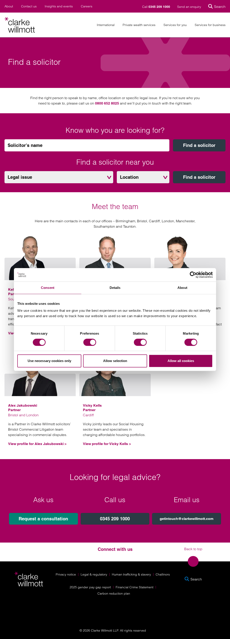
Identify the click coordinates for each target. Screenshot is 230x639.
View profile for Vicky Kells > (107, 444)
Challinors (163, 574)
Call (156, 7)
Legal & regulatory (94, 574)
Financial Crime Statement (134, 587)
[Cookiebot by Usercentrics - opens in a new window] (193, 274)
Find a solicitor (199, 145)
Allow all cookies (181, 361)
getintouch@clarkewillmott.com (186, 519)
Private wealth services (139, 25)
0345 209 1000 (115, 518)
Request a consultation (43, 518)
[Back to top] (193, 561)
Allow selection (115, 361)
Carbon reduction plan (113, 593)
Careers (86, 6)
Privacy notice (66, 574)
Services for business (210, 25)
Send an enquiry (189, 7)
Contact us (29, 6)
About (8, 6)
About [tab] (182, 288)
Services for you (175, 25)
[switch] (89, 342)
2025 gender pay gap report (90, 587)
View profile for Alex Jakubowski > (37, 444)
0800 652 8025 (107, 103)
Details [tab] (115, 288)
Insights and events (59, 6)
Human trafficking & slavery (131, 574)
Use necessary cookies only (49, 361)
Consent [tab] (47, 288)
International (106, 25)
